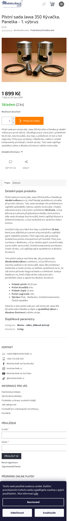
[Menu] (61, 4)
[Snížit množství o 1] (13, 123)
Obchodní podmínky (12, 396)
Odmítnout (17, 513)
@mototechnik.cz (15, 378)
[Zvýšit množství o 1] (13, 119)
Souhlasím (49, 513)
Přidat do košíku (31, 120)
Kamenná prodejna (11, 392)
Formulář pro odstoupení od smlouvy (20, 409)
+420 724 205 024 (15, 358)
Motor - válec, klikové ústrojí (33, 325)
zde (36, 493)
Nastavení (33, 502)
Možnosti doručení (11, 111)
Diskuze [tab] (16, 183)
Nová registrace (10, 462)
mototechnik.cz (14, 368)
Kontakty (6, 413)
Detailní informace (11, 152)
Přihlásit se (11, 456)
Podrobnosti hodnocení (42, 30)
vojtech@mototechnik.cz (19, 353)
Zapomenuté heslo (11, 466)
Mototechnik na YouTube (19, 373)
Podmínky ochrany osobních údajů (19, 400)
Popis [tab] (7, 183)
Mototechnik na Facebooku (20, 363)
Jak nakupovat (9, 404)
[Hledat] (44, 4)
